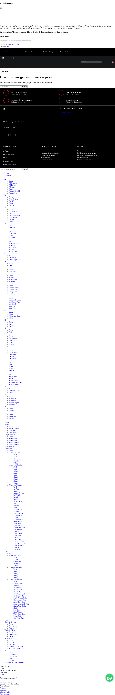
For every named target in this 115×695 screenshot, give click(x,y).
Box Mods (13, 433)
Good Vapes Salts (19, 600)
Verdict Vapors (14, 403)
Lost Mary (12, 306)
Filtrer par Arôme (15, 453)
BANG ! (12, 201)
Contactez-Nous (8, 154)
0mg (15, 469)
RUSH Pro (13, 358)
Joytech (11, 278)
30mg (15, 576)
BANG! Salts (18, 586)
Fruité (15, 457)
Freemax (12, 245)
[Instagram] (11, 135)
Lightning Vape (14, 302)
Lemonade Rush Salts (21, 604)
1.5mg (15, 471)
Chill (10, 213)
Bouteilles (12, 654)
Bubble (11, 205)
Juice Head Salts (19, 602)
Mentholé (16, 461)
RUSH (11, 356)
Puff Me (12, 346)
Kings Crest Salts (19, 606)
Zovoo (11, 419)
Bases (11, 658)
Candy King (13, 211)
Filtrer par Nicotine (15, 465)
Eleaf (11, 235)
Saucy (11, 364)
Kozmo (11, 294)
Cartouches (13, 626)
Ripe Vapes (13, 354)
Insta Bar (12, 272)
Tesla (11, 378)
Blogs (5, 158)
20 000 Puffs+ (14, 445)
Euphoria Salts (18, 596)
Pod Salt (12, 344)
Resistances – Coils (16, 646)
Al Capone (13, 183)
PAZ (10, 342)
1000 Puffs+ (13, 439)
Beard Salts (17, 588)
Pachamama (13, 338)
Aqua (11, 189)
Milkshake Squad (15, 316)
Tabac (15, 463)
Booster (11, 660)
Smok (11, 366)
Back (11, 181)
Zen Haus (12, 417)
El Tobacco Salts (19, 594)
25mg (15, 481)
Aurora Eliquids (14, 191)
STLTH (12, 370)
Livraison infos (8, 161)
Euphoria (12, 237)
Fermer (2, 668)
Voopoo (12, 405)
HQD (11, 266)
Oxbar (11, 332)
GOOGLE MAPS (65, 113)
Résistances (13, 628)
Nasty (11, 324)
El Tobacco (13, 233)
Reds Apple (13, 352)
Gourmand (17, 459)
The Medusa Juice (15, 382)
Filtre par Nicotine (15, 568)
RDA (11, 636)
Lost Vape (12, 308)
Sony (11, 368)
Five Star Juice (14, 243)
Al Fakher (12, 185)
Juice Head (13, 280)
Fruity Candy (13, 251)
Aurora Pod (13, 193)
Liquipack (12, 304)
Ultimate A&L (14, 390)
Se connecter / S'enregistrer (14, 662)
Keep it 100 (13, 290)
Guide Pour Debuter (9, 164)
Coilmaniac (13, 217)
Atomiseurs (13, 634)
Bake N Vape (14, 199)
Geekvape (12, 257)
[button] (74, 61)
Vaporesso (12, 401)
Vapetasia (12, 399)
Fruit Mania (13, 247)
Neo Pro (12, 326)
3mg (15, 473)
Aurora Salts (17, 584)
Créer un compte (6, 682)
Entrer (2, 45)
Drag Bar (12, 227)
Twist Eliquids (14, 384)
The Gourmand (14, 380)
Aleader (12, 187)
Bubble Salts (17, 590)
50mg (15, 483)
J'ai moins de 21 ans (12, 45)
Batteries (12, 642)
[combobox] (91, 62)
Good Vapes (13, 260)
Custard (11, 221)
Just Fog (12, 282)
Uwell (11, 393)
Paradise (12, 340)
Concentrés (13, 656)
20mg (15, 479)
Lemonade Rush (15, 300)
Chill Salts (17, 592)
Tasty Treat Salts (19, 614)
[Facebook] (8, 135)
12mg (15, 477)
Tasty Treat (13, 376)
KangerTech (13, 288)
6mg (15, 475)
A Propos (6, 151)
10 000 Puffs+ (14, 443)
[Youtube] (15, 135)
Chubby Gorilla (14, 215)
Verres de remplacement (17, 648)
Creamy (12, 219)
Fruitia (11, 249)
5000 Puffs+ (13, 441)
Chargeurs (12, 644)
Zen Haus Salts (18, 618)
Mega (11, 314)
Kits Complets (14, 429)
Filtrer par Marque (15, 485)
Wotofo (11, 411)
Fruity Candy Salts (20, 598)
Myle (11, 318)
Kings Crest (13, 292)
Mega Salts (17, 616)
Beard (11, 203)
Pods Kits (12, 431)
